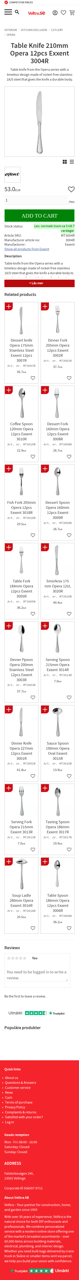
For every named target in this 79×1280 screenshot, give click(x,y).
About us (11, 1078)
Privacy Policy (15, 1107)
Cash (8, 1097)
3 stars (17, 958)
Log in (9, 1122)
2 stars (13, 958)
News (9, 1092)
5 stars (25, 958)
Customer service (18, 1088)
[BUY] (39, 215)
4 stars (21, 958)
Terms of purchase (18, 1102)
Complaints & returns (20, 1112)
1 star (9, 958)
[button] (8, 12)
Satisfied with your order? (24, 1117)
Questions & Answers (20, 1082)
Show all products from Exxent (26, 249)
